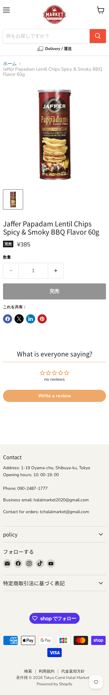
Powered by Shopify (54, 684)
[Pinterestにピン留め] (42, 318)
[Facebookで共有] (7, 318)
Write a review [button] (54, 396)
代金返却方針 (73, 671)
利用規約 (46, 671)
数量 (7, 257)
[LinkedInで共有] (30, 318)
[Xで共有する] (19, 318)
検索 (28, 671)
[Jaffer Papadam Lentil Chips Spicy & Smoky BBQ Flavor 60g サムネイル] (13, 199)
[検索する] (98, 36)
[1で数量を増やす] (56, 271)
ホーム (10, 63)
